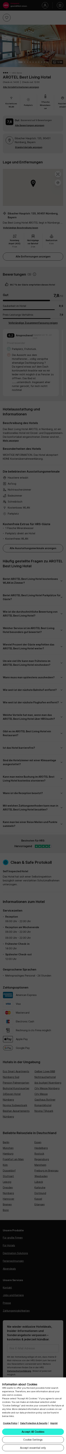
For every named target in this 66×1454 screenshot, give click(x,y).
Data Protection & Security (34, 1423)
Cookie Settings (33, 1439)
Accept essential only (33, 1447)
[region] (33, 1415)
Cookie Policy (10, 1423)
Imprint (54, 1423)
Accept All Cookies (33, 1431)
